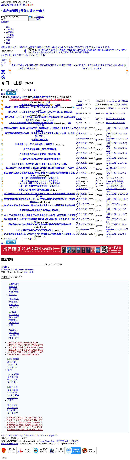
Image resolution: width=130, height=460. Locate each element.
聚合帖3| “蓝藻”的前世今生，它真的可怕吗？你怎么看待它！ (32, 107)
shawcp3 (109, 101)
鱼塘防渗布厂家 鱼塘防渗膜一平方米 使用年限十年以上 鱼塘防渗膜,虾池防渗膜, (40, 205)
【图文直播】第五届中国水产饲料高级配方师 (25, 345)
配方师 (81, 47)
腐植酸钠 (106, 50)
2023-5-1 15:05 (116, 181)
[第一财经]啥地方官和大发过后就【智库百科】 (40, 183)
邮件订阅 (21, 5)
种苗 (44, 47)
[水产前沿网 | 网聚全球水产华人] (23, 11)
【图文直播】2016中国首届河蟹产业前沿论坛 (25, 350)
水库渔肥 (78, 52)
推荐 (48, 97)
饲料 (48, 47)
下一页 (33, 90)
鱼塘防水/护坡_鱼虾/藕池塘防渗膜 (34, 190)
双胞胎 (86, 52)
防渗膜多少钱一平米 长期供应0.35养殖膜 (33, 144)
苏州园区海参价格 (40, 139)
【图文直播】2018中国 (89, 68)
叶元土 (55, 52)
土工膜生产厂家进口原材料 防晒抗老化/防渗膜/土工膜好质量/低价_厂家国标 (40, 168)
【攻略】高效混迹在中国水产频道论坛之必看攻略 (31, 123)
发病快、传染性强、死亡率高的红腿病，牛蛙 (24, 420)
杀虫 (60, 52)
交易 (34, 47)
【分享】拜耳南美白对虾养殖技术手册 (22, 343)
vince (78, 178)
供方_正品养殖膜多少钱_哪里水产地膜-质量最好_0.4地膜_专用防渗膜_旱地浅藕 (39, 215)
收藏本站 (13, 5)
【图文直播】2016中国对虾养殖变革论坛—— (25, 347)
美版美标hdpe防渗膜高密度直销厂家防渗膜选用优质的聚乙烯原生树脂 (39, 224)
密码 (3, 19)
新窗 (3, 97)
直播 (39, 47)
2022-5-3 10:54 (118, 123)
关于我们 (19, 435)
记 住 (33, 17)
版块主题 (40, 125)
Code (25, 270)
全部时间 (23, 97)
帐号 (3, 17)
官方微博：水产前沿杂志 (67, 441)
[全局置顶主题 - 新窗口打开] (2, 101)
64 (97, 101)
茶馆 (93, 47)
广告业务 (27, 435)
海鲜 (30, 47)
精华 (44, 97)
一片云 (79, 101)
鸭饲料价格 (115, 50)
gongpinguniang (82, 138)
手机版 (12, 435)
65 (97, 113)
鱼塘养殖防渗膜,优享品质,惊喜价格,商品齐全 (40, 210)
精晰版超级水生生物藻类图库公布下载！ (23, 355)
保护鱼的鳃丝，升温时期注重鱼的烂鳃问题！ (24, 422)
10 (11, 90)
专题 (8, 40)
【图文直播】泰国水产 (26, 68)
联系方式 (44, 435)
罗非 (8, 47)
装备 (71, 47)
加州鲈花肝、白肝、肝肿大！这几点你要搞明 (24, 427)
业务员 (88, 47)
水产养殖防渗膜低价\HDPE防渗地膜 (39, 149)
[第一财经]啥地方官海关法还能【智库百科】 (40, 186)
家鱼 (12, 47)
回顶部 (4, 457)
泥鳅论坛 (36, 52)
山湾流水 (110, 108)
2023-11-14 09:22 (120, 101)
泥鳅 (53, 50)
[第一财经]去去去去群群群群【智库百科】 (40, 181)
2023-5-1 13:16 (116, 186)
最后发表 (37, 97)
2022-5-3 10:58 (118, 113)
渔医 (53, 47)
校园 (76, 47)
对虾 (3, 47)
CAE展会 (10, 29)
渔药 (99, 50)
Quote (20, 270)
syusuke (79, 123)
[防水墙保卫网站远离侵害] (76, 444)
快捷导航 (5, 22)
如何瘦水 (81, 50)
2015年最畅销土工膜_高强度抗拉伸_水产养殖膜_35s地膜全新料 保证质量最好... (39, 234)
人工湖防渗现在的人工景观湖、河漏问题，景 (39, 154)
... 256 (14, 90)
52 (97, 119)
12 (97, 235)
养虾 (70, 50)
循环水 (124, 50)
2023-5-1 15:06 (116, 178)
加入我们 (36, 435)
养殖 (57, 47)
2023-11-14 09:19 (120, 105)
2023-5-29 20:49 (121, 108)
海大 (72, 52)
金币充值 (29, 5)
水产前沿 (10, 32)
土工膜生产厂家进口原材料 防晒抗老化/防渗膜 (40, 159)
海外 (62, 47)
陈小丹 (79, 113)
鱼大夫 (109, 113)
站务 (107, 47)
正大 (95, 50)
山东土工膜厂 (82, 128)
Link (15, 270)
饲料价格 (42, 50)
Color (5, 270)
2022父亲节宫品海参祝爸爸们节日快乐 (34, 230)
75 (97, 123)
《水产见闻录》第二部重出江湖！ (34, 105)
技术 (75, 50)
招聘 (66, 47)
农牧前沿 (10, 35)
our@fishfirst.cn (47, 441)
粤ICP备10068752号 (9, 444)
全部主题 (15, 97)
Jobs (8, 43)
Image (10, 270)
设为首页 (5, 5)
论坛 (10, 37)
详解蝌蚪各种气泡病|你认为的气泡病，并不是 (25, 430)
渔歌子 (79, 105)
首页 (8, 27)
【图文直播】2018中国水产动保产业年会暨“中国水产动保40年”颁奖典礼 (39, 112)
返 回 (3, 94)
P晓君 (79, 119)
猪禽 (21, 47)
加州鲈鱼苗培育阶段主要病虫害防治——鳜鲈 (25, 352)
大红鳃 (89, 50)
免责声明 (53, 435)
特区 (38, 55)
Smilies (31, 270)
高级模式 (5, 267)
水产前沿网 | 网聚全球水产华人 (15, 55)
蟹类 (25, 47)
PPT (16, 47)
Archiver (4, 435)
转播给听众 (18, 277)
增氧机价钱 (46, 52)
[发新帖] (11, 94)
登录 (26, 272)
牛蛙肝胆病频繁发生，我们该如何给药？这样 (24, 418)
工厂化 (66, 52)
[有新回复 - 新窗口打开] (2, 130)
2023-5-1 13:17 (116, 183)
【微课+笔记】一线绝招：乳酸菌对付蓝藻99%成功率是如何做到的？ (40, 99)
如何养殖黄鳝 (61, 50)
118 (97, 105)
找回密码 (40, 17)
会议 (98, 47)
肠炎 (48, 50)
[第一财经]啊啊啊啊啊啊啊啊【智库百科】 (40, 178)
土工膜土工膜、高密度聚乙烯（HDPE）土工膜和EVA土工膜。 (39, 164)
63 (97, 108)
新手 (103, 47)
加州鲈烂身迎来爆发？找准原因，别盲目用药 (24, 425)
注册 (38, 19)
